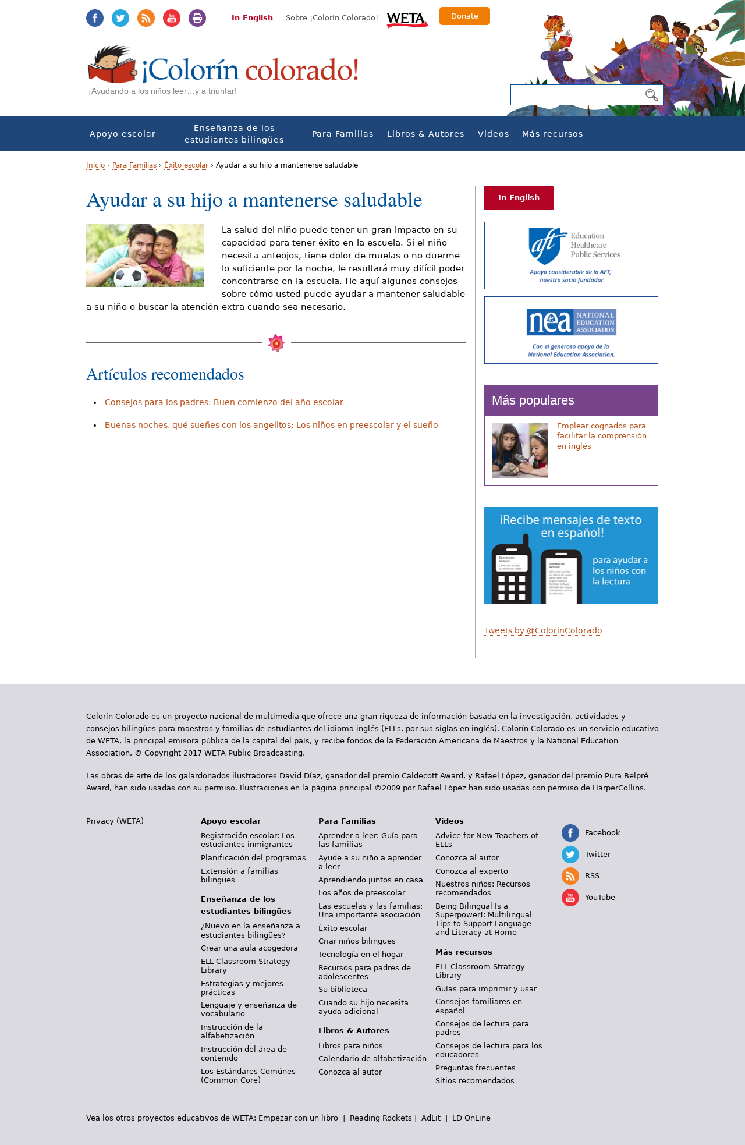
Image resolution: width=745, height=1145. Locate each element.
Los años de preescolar (361, 892)
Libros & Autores (425, 134)
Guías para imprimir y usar (486, 988)
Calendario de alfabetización (372, 1058)
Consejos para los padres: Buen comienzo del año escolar (224, 402)
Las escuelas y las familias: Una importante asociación (370, 910)
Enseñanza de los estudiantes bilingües (234, 133)
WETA (407, 18)
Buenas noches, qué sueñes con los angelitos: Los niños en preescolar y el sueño (271, 425)
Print (197, 18)
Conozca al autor (350, 1072)
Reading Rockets (381, 1118)
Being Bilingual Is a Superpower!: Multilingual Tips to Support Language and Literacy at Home (483, 919)
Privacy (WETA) (115, 821)
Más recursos (552, 134)
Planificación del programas (253, 857)
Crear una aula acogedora (249, 948)
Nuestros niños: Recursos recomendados (482, 888)
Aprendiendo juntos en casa (370, 879)
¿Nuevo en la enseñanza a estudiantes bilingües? (250, 930)
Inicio (95, 165)
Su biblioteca (342, 989)
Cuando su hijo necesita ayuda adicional (363, 1007)
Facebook (95, 18)
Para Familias (343, 134)
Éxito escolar (186, 165)
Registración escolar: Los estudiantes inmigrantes (248, 840)
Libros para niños (350, 1045)
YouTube (171, 18)
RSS (146, 18)
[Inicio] (229, 76)
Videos (493, 134)
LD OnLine (471, 1118)
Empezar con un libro (298, 1118)
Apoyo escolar (123, 134)
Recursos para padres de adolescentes (364, 972)
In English (252, 17)
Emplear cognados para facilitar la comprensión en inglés (602, 436)
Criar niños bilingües (357, 941)
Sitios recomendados (475, 1080)
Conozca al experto (471, 871)
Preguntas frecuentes (475, 1068)
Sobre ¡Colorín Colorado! (332, 17)
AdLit (431, 1118)
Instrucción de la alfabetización (232, 1031)
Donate (464, 16)
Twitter (120, 18)
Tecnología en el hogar (360, 954)
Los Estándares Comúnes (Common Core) (248, 1075)
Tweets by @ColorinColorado (543, 630)
